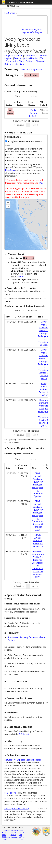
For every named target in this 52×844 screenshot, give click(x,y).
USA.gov (22, 837)
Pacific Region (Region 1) (33, 113)
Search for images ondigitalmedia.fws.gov (32, 31)
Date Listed (20, 103)
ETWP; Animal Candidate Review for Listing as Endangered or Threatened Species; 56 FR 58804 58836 (44, 364)
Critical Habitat (31, 58)
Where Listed (43, 103)
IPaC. (41, 183)
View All (20, 276)
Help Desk (10, 170)
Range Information (13, 55)
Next (34, 125)
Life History (20, 64)
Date (8, 316)
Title (40, 316)
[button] (8, 141)
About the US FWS (21, 832)
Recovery (18, 58)
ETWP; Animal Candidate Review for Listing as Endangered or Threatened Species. (44, 333)
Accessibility (15, 830)
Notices (13, 835)
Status (9, 105)
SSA (41, 58)
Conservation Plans (15, 61)
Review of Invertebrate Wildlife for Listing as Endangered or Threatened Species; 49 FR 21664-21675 (44, 413)
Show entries (26, 96)
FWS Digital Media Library (16, 808)
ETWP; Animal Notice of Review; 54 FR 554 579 (44, 389)
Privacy (13, 832)
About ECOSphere (6, 836)
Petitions (30, 61)
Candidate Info (31, 55)
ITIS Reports (10, 792)
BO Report (24, 734)
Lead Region (31, 103)
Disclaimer (14, 837)
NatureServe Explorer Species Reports (22, 759)
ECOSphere (9, 13)
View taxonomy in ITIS (31, 69)
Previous (20, 125)
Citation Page (25, 316)
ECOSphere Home (6, 831)
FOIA (21, 839)
